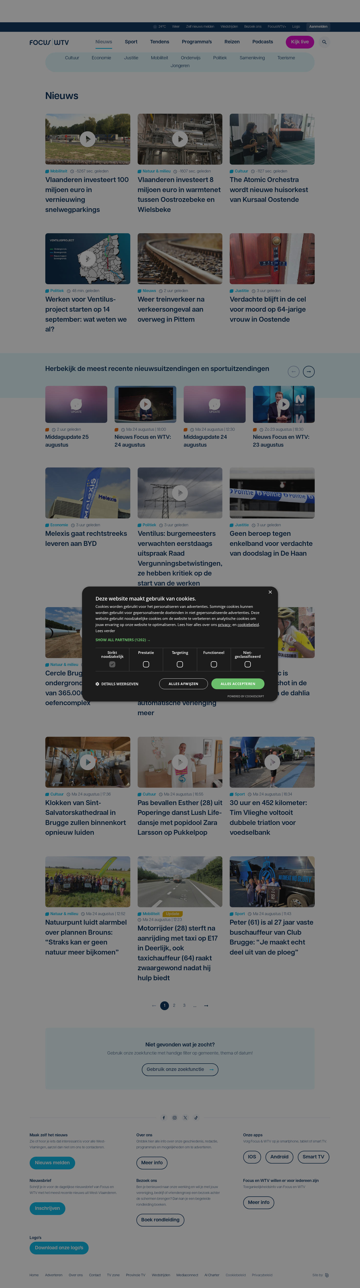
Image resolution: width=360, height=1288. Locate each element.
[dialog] (180, 644)
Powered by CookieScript (246, 696)
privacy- (224, 624)
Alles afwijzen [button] (183, 683)
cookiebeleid (248, 624)
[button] (180, 640)
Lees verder (105, 630)
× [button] (270, 592)
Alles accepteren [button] (238, 683)
